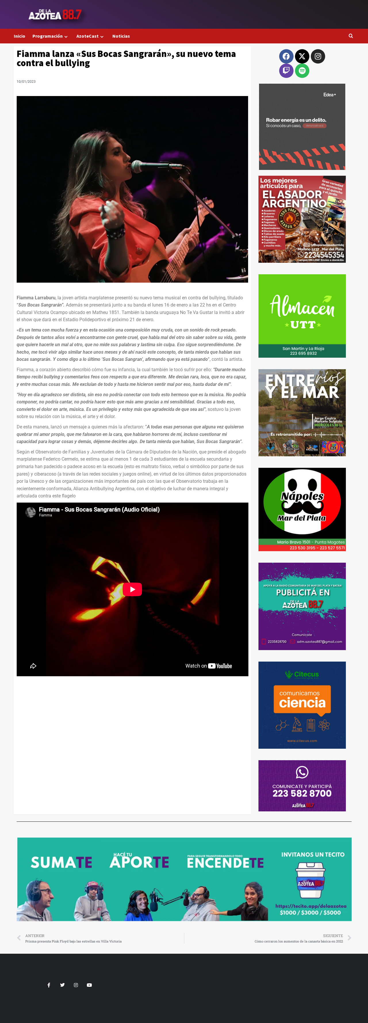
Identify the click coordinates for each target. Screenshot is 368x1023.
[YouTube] (89, 985)
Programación (47, 36)
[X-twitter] (302, 56)
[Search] (350, 36)
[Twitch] (286, 71)
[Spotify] (302, 71)
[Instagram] (318, 56)
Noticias (121, 36)
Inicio (19, 36)
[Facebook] (286, 56)
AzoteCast (87, 36)
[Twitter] (62, 985)
